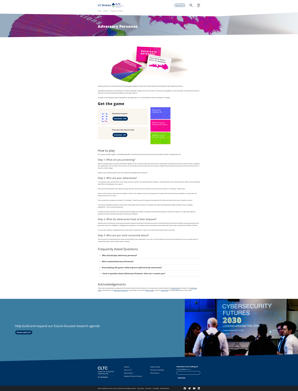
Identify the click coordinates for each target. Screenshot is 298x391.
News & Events (128, 373)
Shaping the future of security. (133, 376)
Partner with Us (154, 373)
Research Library (155, 367)
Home (99, 11)
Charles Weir (164, 290)
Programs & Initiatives (117, 11)
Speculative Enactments (121, 290)
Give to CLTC (180, 5)
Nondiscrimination (164, 388)
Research (105, 11)
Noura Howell (150, 290)
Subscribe (181, 378)
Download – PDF (120, 119)
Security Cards (175, 288)
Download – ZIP (120, 135)
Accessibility (156, 388)
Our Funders (148, 388)
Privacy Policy (140, 388)
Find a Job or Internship (157, 370)
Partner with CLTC (24, 332)
